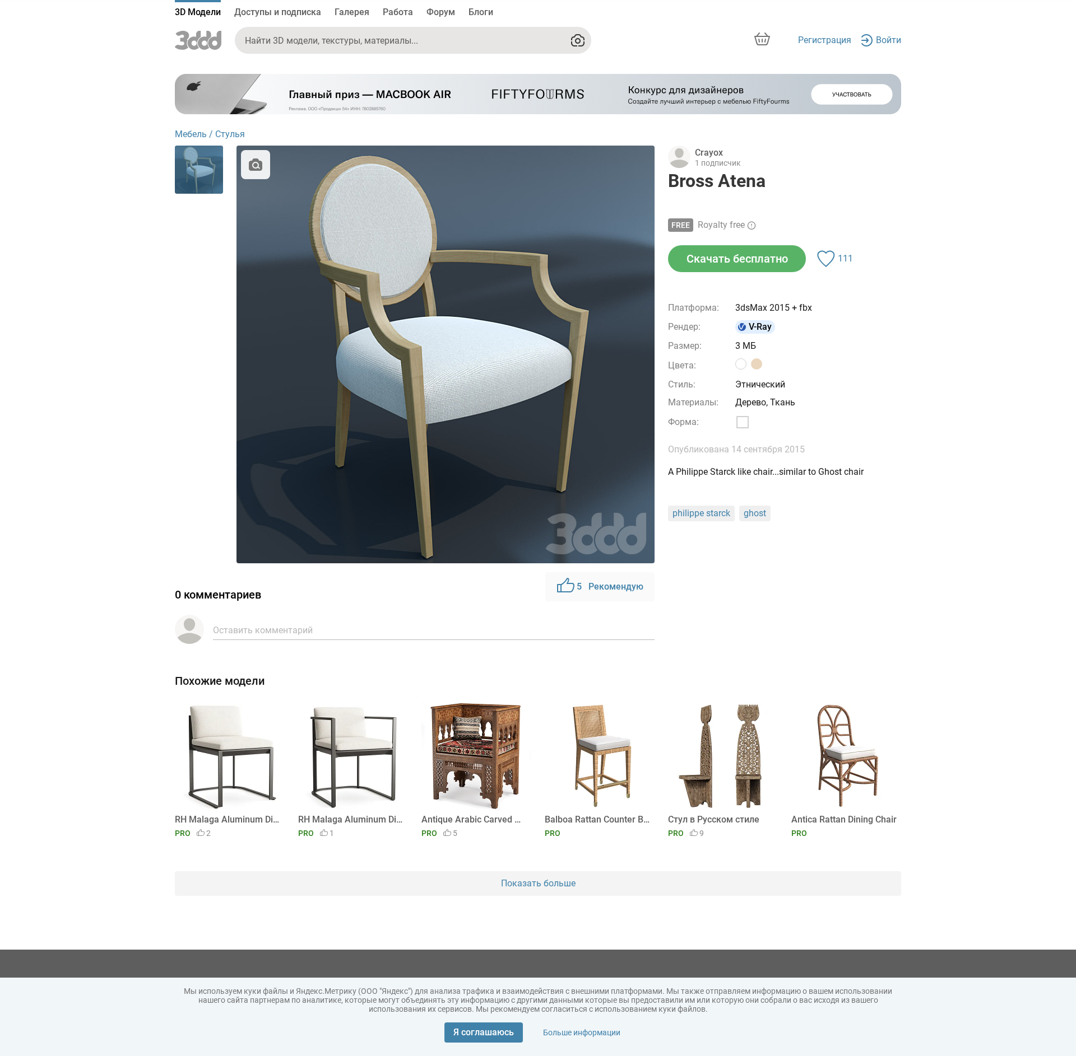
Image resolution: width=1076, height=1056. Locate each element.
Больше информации (581, 1032)
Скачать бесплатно (737, 258)
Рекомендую (610, 586)
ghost (755, 513)
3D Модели (198, 12)
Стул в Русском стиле (713, 819)
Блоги (481, 12)
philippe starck (701, 513)
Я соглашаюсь (483, 1032)
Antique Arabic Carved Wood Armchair (474, 819)
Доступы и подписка (277, 12)
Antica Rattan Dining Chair (844, 819)
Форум (440, 12)
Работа (398, 12)
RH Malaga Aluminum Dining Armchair (351, 819)
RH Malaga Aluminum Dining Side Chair (228, 819)
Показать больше (538, 883)
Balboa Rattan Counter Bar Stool (598, 819)
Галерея (352, 12)
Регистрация (824, 40)
